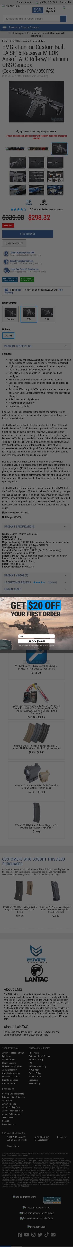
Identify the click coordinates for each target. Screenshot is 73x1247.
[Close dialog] (2, 599)
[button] (36, 642)
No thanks (36, 648)
